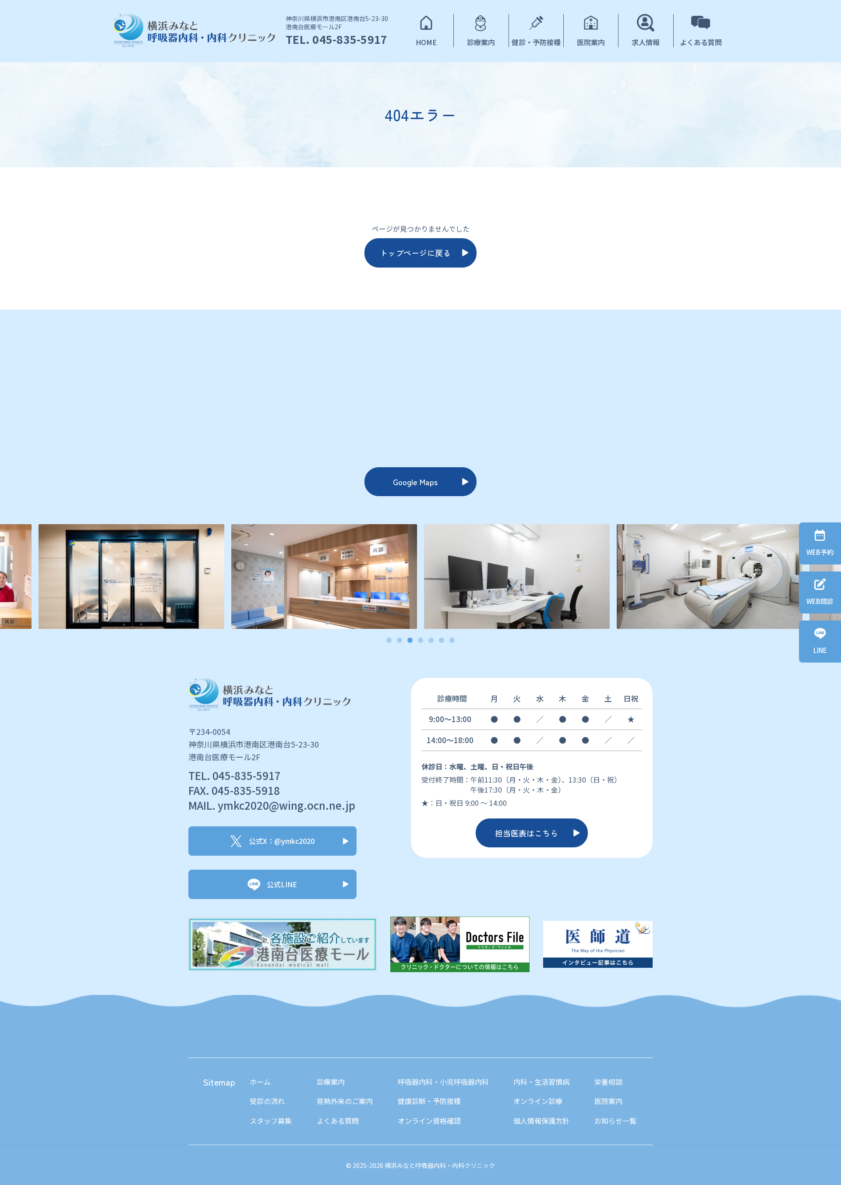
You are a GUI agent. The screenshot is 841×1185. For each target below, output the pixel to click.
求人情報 (646, 42)
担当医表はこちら (526, 833)
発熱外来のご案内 (345, 1101)
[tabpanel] (517, 576)
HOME (426, 42)
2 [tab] (400, 640)
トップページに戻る (415, 252)
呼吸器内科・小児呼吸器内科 (443, 1081)
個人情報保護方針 (541, 1120)
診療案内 (481, 42)
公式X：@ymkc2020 (281, 841)
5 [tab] (431, 640)
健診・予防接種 (536, 42)
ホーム (260, 1081)
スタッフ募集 (271, 1120)
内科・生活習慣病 (541, 1081)
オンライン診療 (537, 1101)
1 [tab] (389, 640)
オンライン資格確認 (429, 1120)
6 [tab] (442, 640)
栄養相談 (608, 1081)
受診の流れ (267, 1101)
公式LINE (282, 884)
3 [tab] (410, 640)
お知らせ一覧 (615, 1120)
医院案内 (591, 42)
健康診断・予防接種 (429, 1101)
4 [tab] (421, 640)
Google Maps (415, 481)
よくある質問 (701, 42)
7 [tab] (452, 640)
